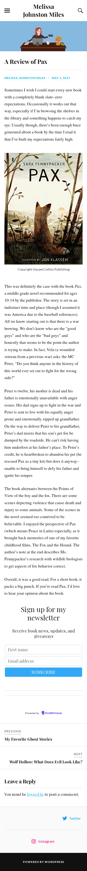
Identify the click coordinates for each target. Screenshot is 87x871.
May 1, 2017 (61, 78)
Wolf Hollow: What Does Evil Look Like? (46, 761)
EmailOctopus (53, 713)
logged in (35, 794)
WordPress (54, 862)
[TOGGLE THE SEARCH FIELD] (80, 10)
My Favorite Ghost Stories (28, 739)
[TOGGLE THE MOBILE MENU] (7, 10)
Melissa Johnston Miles (43, 10)
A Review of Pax (25, 61)
